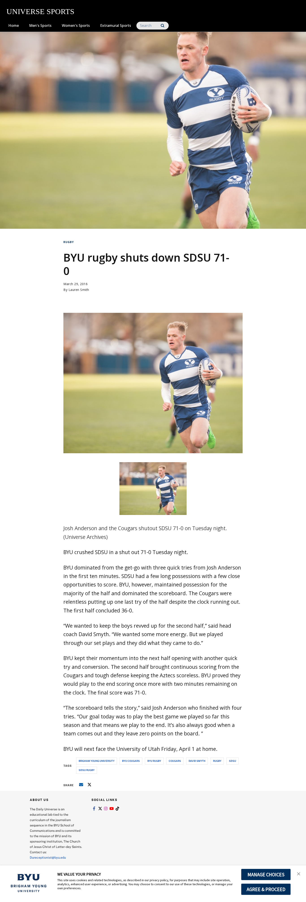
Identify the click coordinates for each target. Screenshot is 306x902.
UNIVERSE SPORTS (40, 11)
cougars (175, 760)
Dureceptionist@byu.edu (48, 857)
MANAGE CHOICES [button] (266, 874)
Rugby (68, 242)
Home (13, 25)
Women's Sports (76, 25)
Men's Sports (40, 25)
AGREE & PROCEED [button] (266, 889)
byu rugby (154, 760)
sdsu (232, 760)
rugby (217, 760)
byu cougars (131, 760)
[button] (298, 873)
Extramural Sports (115, 25)
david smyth (197, 760)
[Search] (162, 26)
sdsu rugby (87, 770)
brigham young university (96, 760)
